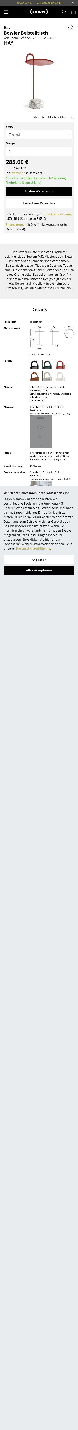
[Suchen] (64, 12)
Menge (10, 143)
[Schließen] (73, 3)
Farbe (9, 126)
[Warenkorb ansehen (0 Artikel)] (73, 12)
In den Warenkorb (39, 191)
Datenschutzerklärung (33, 548)
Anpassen (39, 560)
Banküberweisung (58, 214)
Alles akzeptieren (39, 570)
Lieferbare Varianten (39, 203)
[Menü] (6, 12)
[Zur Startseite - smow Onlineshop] (39, 11)
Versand (17, 173)
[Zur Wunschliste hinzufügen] (70, 27)
